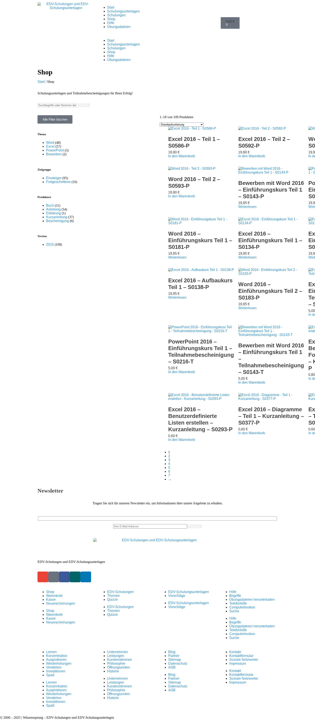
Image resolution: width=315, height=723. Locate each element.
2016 (50, 244)
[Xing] (75, 577)
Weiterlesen (247, 207)
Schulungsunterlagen (123, 11)
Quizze (112, 599)
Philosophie (116, 663)
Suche (234, 611)
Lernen (51, 652)
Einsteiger (54, 178)
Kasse (51, 599)
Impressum (237, 663)
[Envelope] (43, 577)
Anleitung (53, 209)
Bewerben (54, 154)
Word (50, 142)
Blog (171, 652)
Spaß (50, 675)
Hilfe (110, 23)
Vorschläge (176, 595)
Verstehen (54, 667)
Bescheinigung (57, 221)
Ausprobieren (56, 659)
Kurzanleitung (56, 217)
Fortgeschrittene (58, 182)
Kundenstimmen (119, 659)
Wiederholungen (58, 663)
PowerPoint (55, 150)
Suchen (84, 105)
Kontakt (235, 652)
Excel (50, 146)
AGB (172, 667)
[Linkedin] (85, 577)
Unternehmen (117, 652)
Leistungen (115, 656)
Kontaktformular (241, 656)
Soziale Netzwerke (243, 659)
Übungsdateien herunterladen (252, 599)
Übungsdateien (118, 27)
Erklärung (53, 213)
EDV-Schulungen (120, 592)
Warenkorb (54, 595)
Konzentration (56, 656)
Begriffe (235, 595)
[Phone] (53, 577)
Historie (113, 671)
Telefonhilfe (238, 603)
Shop (111, 19)
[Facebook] (64, 577)
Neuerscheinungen (60, 603)
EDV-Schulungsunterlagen (188, 592)
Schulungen (116, 15)
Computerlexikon (242, 607)
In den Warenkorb (181, 156)
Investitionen (55, 671)
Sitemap (174, 659)
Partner (173, 656)
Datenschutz (177, 663)
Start (110, 7)
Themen (113, 595)
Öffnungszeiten (118, 667)
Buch (50, 205)
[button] (157, 33)
